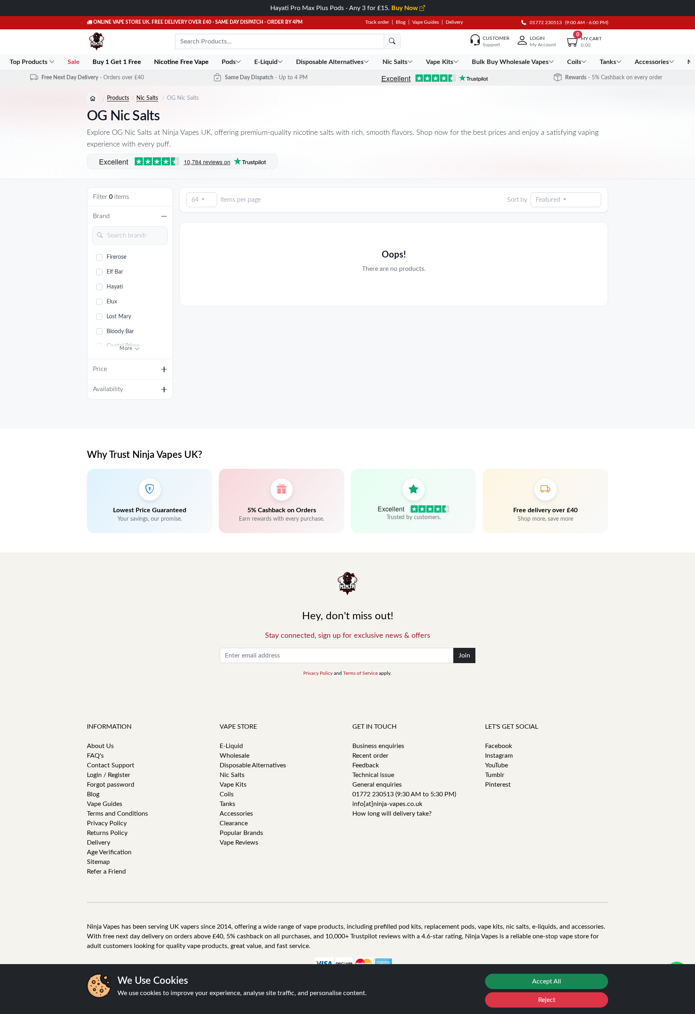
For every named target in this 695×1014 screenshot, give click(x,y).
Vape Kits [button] (439, 62)
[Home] (92, 98)
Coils (227, 794)
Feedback (365, 765)
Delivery (454, 22)
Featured (548, 199)
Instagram (499, 755)
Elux (112, 302)
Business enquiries (378, 746)
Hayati (115, 287)
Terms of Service (360, 673)
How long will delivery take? (392, 813)
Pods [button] (229, 62)
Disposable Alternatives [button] (330, 62)
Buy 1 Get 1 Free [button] (118, 62)
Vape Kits (233, 784)
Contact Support (110, 765)
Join (464, 655)
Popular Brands (241, 833)
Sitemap (98, 862)
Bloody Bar (120, 331)
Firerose (116, 257)
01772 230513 (544, 22)
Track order (377, 22)
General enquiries (377, 784)
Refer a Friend (106, 871)
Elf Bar (115, 272)
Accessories (236, 813)
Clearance (234, 823)
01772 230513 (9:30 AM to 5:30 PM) (404, 794)
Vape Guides (425, 22)
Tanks (227, 804)
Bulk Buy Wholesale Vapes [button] (510, 62)
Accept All (546, 981)
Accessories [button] (652, 62)
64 (195, 199)
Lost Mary (119, 316)
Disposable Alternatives (253, 765)
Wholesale (234, 755)
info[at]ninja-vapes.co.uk (387, 804)
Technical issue (373, 775)
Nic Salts (147, 98)
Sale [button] (74, 62)
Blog (400, 22)
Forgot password (110, 784)
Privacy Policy (318, 673)
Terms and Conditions (117, 813)
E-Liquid (231, 746)
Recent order (370, 755)
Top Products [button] (29, 62)
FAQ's (95, 755)
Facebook (498, 746)
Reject (546, 1000)
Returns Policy (107, 833)
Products (118, 98)
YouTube (496, 765)
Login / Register (108, 775)
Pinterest (498, 784)
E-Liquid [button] (266, 62)
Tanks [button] (608, 62)
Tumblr (494, 775)
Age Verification (109, 852)
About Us (100, 746)
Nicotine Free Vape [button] (182, 62)
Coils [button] (574, 62)
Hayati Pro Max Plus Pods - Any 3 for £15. (344, 8)
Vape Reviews (239, 842)
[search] (392, 41)
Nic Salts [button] (394, 62)
